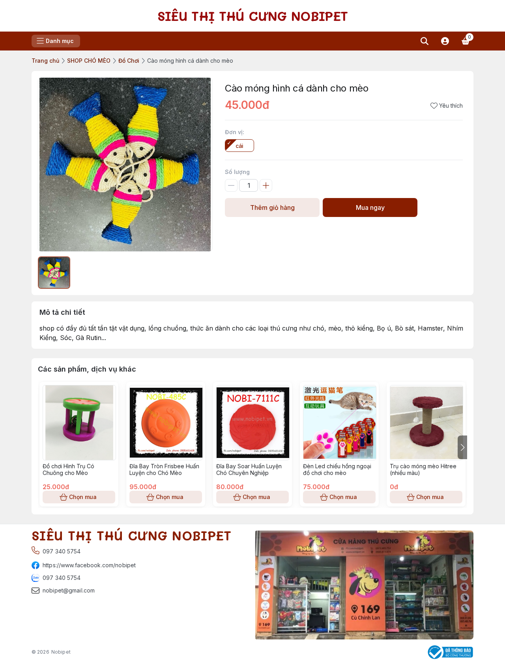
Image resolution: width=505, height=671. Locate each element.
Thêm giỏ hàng (272, 207)
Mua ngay (370, 207)
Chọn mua (83, 496)
